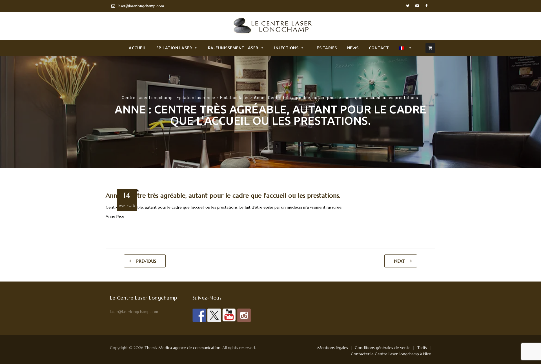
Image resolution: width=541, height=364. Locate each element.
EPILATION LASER (174, 48)
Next (399, 261)
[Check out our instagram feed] (244, 315)
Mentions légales (332, 347)
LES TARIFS (325, 48)
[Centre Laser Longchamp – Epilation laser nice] (270, 26)
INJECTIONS (286, 48)
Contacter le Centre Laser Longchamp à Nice (391, 353)
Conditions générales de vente (383, 347)
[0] (430, 48)
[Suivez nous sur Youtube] (229, 315)
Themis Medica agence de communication (182, 347)
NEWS (353, 48)
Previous (146, 261)
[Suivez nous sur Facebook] (199, 315)
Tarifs (422, 347)
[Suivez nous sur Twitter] (214, 315)
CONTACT (379, 48)
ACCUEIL (137, 48)
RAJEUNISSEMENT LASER (233, 48)
